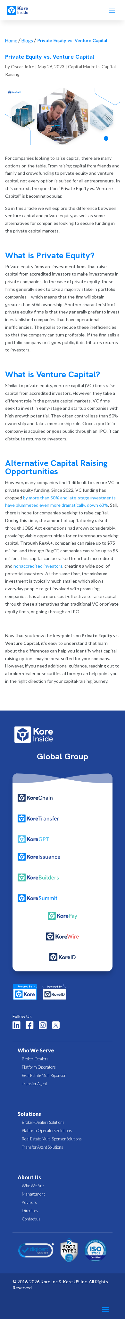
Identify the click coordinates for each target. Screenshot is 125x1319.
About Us (29, 1177)
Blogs (27, 40)
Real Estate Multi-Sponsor (44, 1075)
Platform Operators (39, 1067)
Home (11, 40)
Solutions (29, 1114)
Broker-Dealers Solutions (43, 1122)
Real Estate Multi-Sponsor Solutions (52, 1138)
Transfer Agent (34, 1083)
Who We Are (33, 1185)
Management (33, 1194)
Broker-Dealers (35, 1058)
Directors (30, 1210)
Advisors (29, 1202)
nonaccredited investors (38, 566)
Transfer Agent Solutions (42, 1147)
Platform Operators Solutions (47, 1130)
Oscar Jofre (22, 66)
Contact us (31, 1218)
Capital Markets (84, 66)
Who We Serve (36, 1050)
